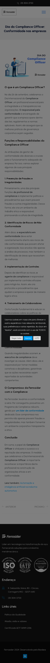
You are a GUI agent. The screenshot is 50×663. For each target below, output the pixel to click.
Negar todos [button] (16, 338)
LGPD (37, 338)
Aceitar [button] (28, 338)
